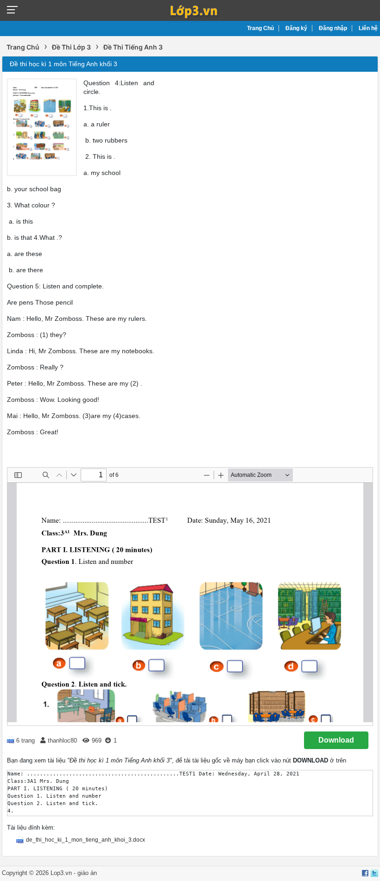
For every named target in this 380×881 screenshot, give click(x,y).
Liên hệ (368, 28)
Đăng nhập (333, 28)
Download (336, 740)
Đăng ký (296, 28)
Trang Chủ (260, 28)
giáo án (87, 872)
